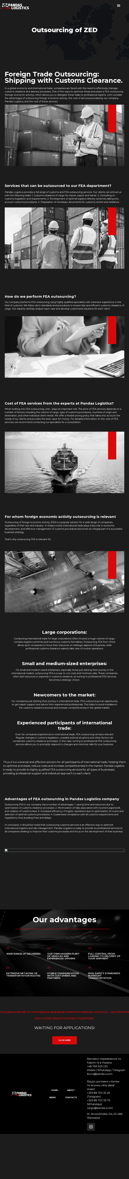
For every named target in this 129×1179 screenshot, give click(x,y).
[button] (118, 5)
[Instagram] (91, 1127)
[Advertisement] (64, 1156)
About (71, 1090)
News (52, 1097)
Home (54, 1090)
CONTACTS (71, 1097)
